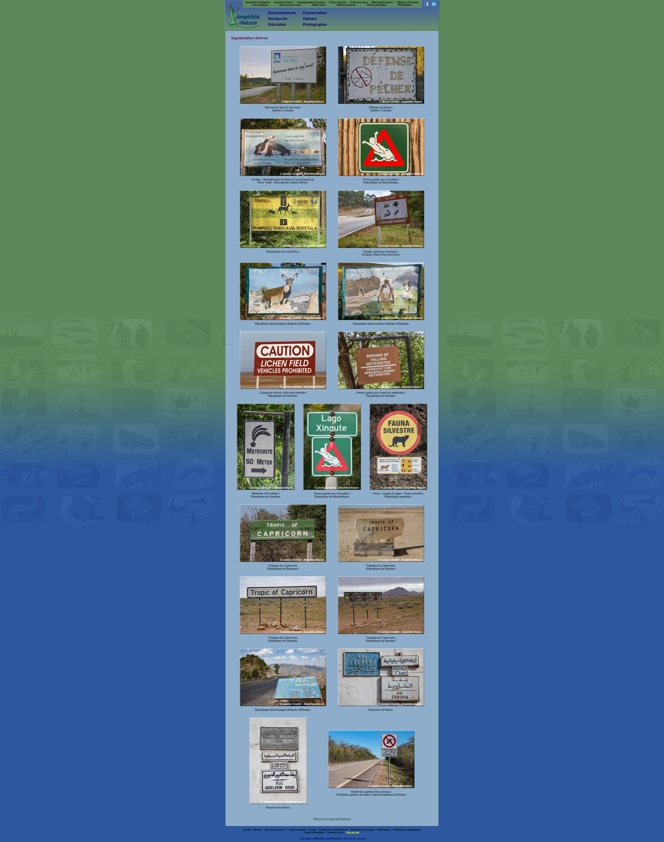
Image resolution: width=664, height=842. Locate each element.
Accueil (247, 830)
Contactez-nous (335, 832)
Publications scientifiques (407, 830)
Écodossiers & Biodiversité (333, 830)
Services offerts (297, 830)
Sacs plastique (260, 5)
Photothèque (405, 5)
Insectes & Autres (283, 2)
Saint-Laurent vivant (290, 5)
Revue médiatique (314, 832)
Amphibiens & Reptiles (257, 2)
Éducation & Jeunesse (363, 830)
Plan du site (352, 832)
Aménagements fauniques (311, 2)
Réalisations (384, 830)
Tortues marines (338, 2)
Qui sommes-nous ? (276, 830)
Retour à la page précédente (332, 818)
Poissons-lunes (359, 2)
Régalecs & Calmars (408, 2)
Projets (312, 830)
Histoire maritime (346, 5)
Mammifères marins (382, 2)
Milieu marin (319, 5)
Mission (257, 830)
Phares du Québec (377, 5)
